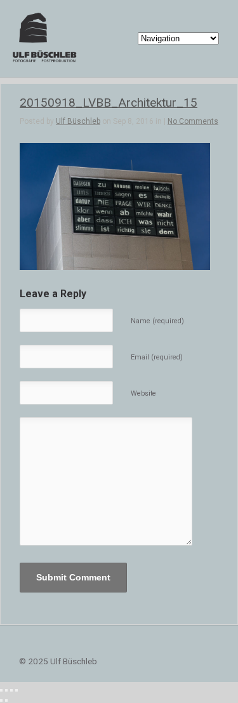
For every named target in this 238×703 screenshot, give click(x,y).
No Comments (193, 121)
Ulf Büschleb (78, 121)
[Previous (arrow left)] (1, 700)
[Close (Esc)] (1, 690)
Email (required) (157, 357)
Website (143, 393)
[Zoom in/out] (16, 690)
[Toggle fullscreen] (11, 690)
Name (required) (157, 321)
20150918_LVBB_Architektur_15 (108, 102)
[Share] (6, 690)
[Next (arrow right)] (6, 700)
